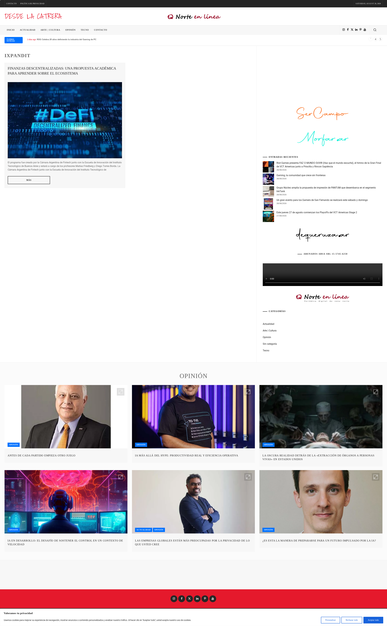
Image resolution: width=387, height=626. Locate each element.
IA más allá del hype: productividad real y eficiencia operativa (186, 455)
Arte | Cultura (50, 30)
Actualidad (27, 30)
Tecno (85, 30)
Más (28, 180)
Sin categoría (270, 343)
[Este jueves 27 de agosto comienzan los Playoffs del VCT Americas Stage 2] (268, 217)
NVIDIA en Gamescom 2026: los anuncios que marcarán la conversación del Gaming (76, 39)
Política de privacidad (32, 4)
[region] (193, 617)
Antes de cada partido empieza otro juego (41, 455)
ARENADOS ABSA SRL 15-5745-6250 (326, 254)
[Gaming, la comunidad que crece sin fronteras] (268, 180)
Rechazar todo (352, 620)
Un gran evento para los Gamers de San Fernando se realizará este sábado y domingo (322, 200)
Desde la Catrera (33, 16)
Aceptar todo (373, 620)
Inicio (11, 30)
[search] (375, 30)
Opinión (70, 30)
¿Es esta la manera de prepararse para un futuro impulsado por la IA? (319, 540)
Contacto (11, 4)
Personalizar (330, 620)
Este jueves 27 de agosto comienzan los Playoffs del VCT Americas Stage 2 (316, 212)
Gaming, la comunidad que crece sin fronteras (300, 175)
